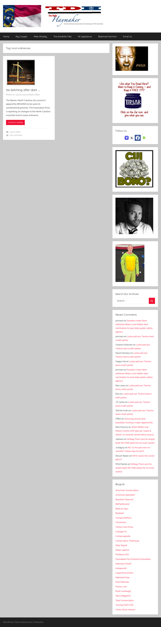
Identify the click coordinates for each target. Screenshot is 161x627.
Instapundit (121, 568)
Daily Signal (121, 545)
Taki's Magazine (123, 595)
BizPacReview (122, 504)
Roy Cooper (21, 36)
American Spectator (125, 495)
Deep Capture (122, 550)
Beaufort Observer (124, 499)
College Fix (121, 531)
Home (6, 36)
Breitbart (119, 513)
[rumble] (144, 137)
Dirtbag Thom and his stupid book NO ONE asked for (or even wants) (134, 468)
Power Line (121, 586)
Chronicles (120, 522)
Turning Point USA (124, 605)
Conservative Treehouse (127, 541)
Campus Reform (123, 518)
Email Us (127, 36)
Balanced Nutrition (107, 36)
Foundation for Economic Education (133, 559)
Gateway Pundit (123, 563)
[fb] (138, 138)
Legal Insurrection (124, 573)
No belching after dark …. (23, 90)
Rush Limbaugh (123, 591)
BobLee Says (121, 508)
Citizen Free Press (124, 527)
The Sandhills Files (62, 36)
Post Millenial (122, 582)
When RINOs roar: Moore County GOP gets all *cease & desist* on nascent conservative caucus (134, 431)
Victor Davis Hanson (125, 609)
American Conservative (126, 490)
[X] (131, 137)
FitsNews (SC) (122, 554)
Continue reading (15, 122)
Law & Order (15, 132)
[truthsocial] (126, 137)
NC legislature (85, 36)
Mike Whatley (40, 36)
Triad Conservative (124, 600)
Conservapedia (122, 536)
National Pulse (122, 577)
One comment (16, 135)
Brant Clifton (34, 95)
